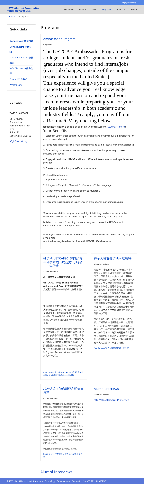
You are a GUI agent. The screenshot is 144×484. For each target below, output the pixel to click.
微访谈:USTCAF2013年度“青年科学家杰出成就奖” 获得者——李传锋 (62, 262)
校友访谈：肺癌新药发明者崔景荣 (63, 390)
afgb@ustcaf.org (129, 3)
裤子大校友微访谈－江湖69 (113, 258)
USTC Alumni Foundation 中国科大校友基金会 (23, 9)
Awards (82, 9)
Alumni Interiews (106, 388)
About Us (121, 9)
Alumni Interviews (50, 271)
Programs (106, 9)
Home (134, 9)
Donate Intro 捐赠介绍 (21, 49)
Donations (69, 9)
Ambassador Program (59, 39)
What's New (16, 84)
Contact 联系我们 (18, 79)
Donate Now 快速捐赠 (21, 41)
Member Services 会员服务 (21, 60)
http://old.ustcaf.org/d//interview (111, 399)
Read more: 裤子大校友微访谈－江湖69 (111, 348)
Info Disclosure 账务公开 (21, 71)
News (94, 9)
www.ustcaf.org (116, 126)
